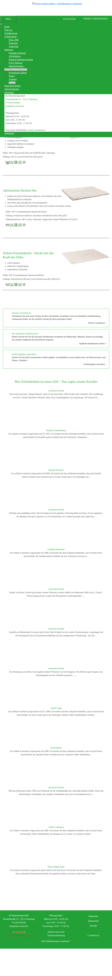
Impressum (93, 916)
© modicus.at (93, 935)
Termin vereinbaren (35, 130)
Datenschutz (93, 921)
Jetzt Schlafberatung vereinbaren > (56, 941)
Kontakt (93, 926)
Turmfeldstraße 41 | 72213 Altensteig (21, 99)
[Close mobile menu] (1, 24)
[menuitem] (7, 27)
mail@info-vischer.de (14, 106)
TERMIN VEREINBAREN (95, 19)
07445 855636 (69, 19)
